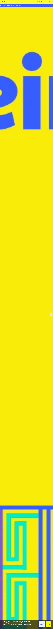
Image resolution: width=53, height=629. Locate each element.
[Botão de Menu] (2, 1)
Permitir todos (48, 624)
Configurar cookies (42, 624)
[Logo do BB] (5, 1)
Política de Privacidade (12, 624)
